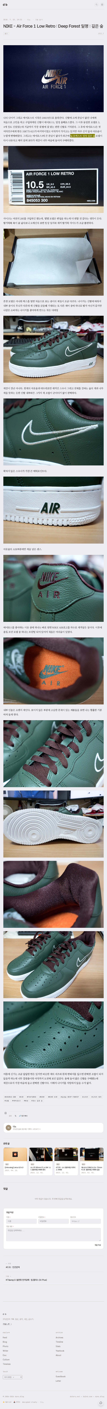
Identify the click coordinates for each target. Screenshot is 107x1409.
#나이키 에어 (97, 1097)
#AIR (21, 1097)
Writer (5, 1351)
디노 (29, 19)
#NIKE (42, 1097)
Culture (6, 1359)
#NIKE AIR (52, 1097)
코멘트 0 (101, 33)
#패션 (26, 1101)
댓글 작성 (98, 1245)
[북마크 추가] (5, 1113)
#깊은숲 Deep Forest (70, 1097)
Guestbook (60, 1376)
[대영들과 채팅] (101, 1403)
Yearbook (60, 1351)
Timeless (7, 1364)
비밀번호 (41, 1217)
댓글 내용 (9, 1226)
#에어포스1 (16, 1101)
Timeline (59, 1342)
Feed (5, 1337)
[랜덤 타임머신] (102, 5)
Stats (58, 1346)
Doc (5, 1355)
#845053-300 (10, 1097)
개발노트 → (7, 1324)
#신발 (7, 1101)
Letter (58, 1381)
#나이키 (85, 1097)
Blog (5, 1342)
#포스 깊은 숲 (37, 1101)
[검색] (96, 5)
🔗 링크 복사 (23, 1116)
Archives (59, 1337)
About (58, 1355)
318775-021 (28, 131)
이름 (8, 1217)
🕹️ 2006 (16, 1402)
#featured (31, 1097)
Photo (5, 1346)
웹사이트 (73, 1217)
